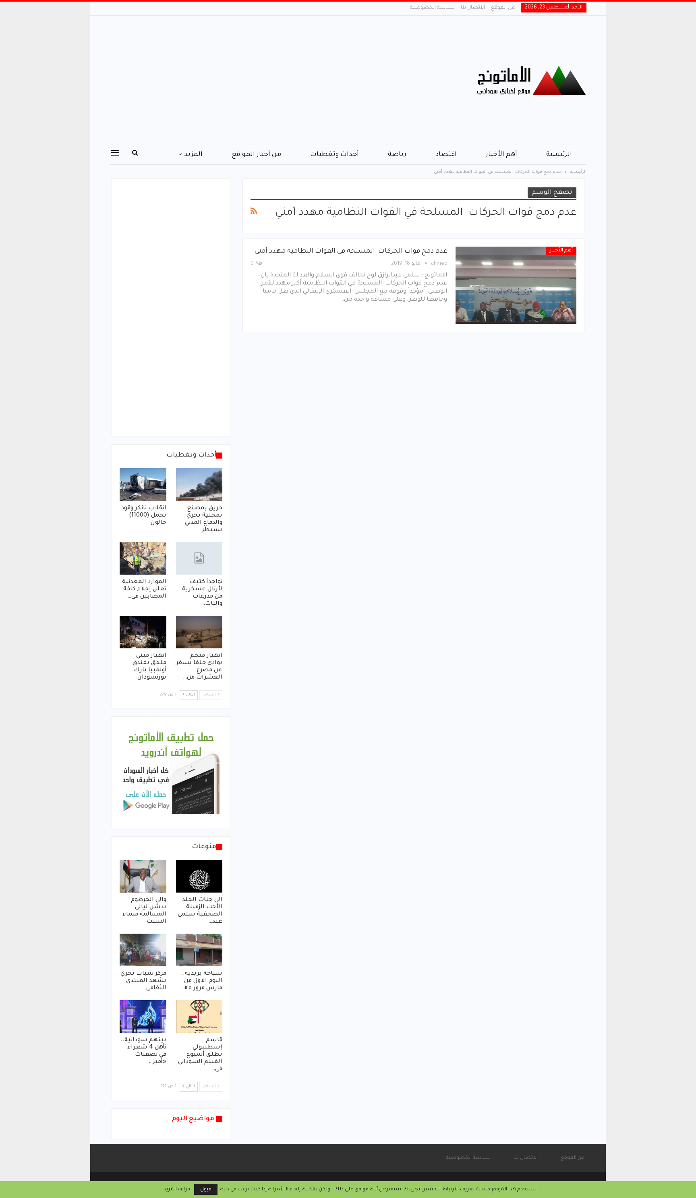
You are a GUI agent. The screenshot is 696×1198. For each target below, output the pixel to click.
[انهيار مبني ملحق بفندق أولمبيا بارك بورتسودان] (143, 632)
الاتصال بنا (473, 8)
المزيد (193, 154)
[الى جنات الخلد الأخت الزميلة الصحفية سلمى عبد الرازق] (199, 876)
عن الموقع (503, 8)
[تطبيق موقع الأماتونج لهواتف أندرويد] (171, 773)
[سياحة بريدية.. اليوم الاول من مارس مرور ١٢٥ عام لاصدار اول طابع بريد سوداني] (199, 950)
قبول (205, 1189)
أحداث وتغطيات (334, 154)
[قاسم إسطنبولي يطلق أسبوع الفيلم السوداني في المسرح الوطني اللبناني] (199, 1016)
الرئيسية (559, 154)
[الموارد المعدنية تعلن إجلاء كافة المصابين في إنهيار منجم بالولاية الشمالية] (143, 558)
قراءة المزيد (177, 1189)
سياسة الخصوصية (432, 8)
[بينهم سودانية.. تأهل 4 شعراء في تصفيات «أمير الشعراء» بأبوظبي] (143, 1016)
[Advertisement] (267, 80)
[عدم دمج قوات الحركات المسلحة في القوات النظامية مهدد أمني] (516, 285)
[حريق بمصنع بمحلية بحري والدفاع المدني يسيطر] (199, 484)
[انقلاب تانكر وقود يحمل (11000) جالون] (143, 484)
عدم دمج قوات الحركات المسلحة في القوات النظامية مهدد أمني (351, 251)
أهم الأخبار (501, 154)
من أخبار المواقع (256, 154)
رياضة (397, 154)
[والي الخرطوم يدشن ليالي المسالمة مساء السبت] (143, 876)
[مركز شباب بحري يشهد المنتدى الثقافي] (143, 950)
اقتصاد (446, 154)
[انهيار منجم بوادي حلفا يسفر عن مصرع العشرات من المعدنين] (199, 632)
